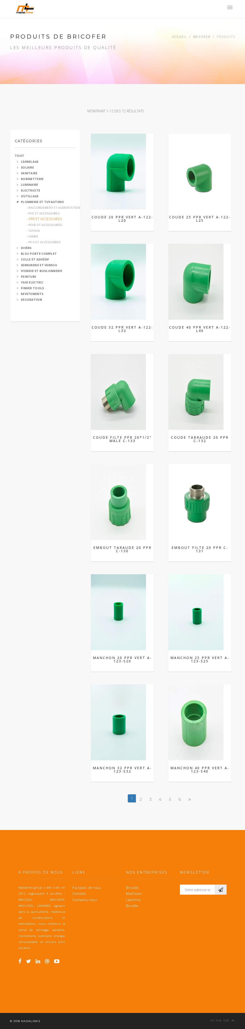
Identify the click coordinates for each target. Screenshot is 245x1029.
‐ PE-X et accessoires (44, 242)
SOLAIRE (27, 167)
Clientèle (79, 893)
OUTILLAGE (30, 196)
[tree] (45, 230)
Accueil (179, 37)
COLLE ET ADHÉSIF (35, 259)
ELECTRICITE (30, 190)
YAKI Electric (32, 282)
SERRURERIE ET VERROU (39, 265)
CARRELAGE (30, 162)
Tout (19, 156)
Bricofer (202, 37)
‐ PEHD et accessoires (44, 225)
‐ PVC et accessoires (43, 213)
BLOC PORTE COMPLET (39, 254)
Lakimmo (133, 900)
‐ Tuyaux (33, 231)
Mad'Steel (134, 893)
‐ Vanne (32, 236)
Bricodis (132, 887)
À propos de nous (86, 887)
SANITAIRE (29, 173)
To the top (220, 1020)
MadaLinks (30, 1021)
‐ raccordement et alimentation (53, 208)
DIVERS (26, 248)
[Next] (190, 799)
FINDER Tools (32, 288)
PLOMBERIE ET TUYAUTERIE (42, 202)
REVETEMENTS (32, 294)
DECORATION (31, 300)
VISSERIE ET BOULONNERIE (41, 271)
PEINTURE (28, 277)
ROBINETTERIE (32, 179)
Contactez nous (84, 900)
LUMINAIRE (29, 185)
